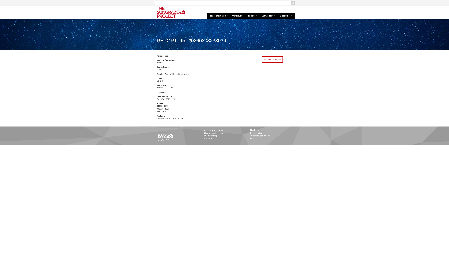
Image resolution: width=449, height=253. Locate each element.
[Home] (173, 12)
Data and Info (268, 16)
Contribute (237, 16)
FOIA (252, 139)
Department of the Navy (213, 130)
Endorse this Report (272, 59)
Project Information (217, 16)
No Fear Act (208, 139)
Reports (252, 16)
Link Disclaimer (256, 130)
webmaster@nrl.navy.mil (260, 136)
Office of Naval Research (213, 133)
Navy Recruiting (210, 136)
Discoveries (285, 16)
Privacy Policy (256, 133)
